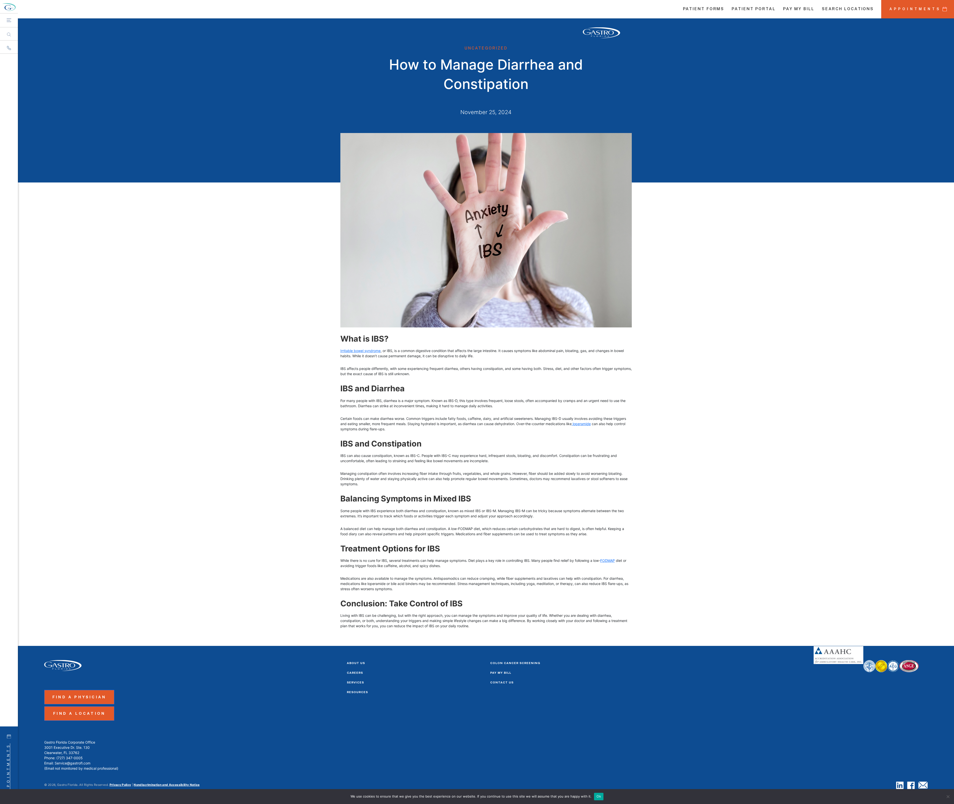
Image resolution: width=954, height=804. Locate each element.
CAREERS (355, 672)
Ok (598, 796)
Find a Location (79, 713)
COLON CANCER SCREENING (515, 663)
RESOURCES (357, 692)
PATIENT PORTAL (754, 9)
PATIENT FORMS (703, 9)
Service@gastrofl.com (72, 763)
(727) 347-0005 (69, 758)
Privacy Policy (120, 785)
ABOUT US (356, 663)
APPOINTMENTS (915, 9)
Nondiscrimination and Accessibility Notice (166, 785)
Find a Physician (79, 697)
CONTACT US (502, 682)
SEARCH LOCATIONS (848, 9)
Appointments (8, 769)
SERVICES (355, 682)
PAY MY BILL (798, 9)
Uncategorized (486, 48)
